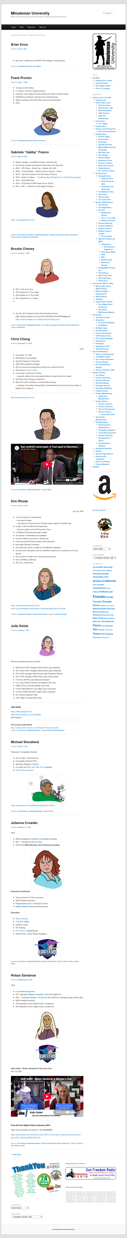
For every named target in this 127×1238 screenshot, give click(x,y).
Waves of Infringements (105, 354)
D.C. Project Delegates (104, 338)
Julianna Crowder (24, 822)
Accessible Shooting (103, 448)
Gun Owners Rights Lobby (103, 283)
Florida (109, 597)
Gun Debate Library (103, 85)
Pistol (96, 625)
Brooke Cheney (22, 248)
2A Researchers (102, 330)
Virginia (109, 633)
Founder (97, 601)
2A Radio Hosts (101, 328)
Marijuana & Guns (105, 160)
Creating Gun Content (104, 80)
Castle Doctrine (104, 168)
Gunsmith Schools (103, 385)
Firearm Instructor (39, 140)
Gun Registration (104, 207)
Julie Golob (19, 625)
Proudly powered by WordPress (63, 1229)
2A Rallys (99, 299)
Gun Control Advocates (104, 359)
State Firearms (104, 113)
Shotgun (101, 629)
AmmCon (97, 573)
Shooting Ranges (102, 383)
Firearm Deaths (104, 157)
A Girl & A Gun (35, 841)
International (110, 605)
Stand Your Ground (105, 165)
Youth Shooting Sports (107, 433)
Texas (13, 963)
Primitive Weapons (105, 226)
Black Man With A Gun (36, 767)
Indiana (102, 605)
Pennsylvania (108, 621)
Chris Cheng (20, 339)
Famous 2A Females (56, 235)
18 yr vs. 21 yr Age (108, 218)
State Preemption (105, 110)
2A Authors (100, 320)
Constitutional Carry (106, 191)
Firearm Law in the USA (102, 97)
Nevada (103, 615)
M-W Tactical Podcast (24, 770)
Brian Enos (19, 44)
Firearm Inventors (105, 404)
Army (51, 811)
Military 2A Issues (108, 220)
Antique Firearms (105, 228)
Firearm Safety (104, 136)
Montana (96, 615)
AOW (103, 254)
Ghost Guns (103, 280)
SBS (103, 257)
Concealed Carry (104, 176)
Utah (103, 634)
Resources (31, 27)
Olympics (25, 237)
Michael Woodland (25, 742)
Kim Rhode (19, 501)
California (57, 614)
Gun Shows (100, 375)
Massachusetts (100, 608)
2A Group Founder (103, 317)
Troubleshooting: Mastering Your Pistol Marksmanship (59, 177)
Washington (97, 637)
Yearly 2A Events (102, 349)
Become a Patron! (99, 510)
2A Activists (97, 315)
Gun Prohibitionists (100, 351)
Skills (22, 27)
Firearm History (102, 401)
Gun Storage (103, 155)
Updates (96, 466)
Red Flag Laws (104, 152)
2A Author (29, 235)
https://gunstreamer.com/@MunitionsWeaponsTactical (33, 805)
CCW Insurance (107, 178)
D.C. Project (45, 325)
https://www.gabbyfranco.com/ (23, 219)
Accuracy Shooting (99, 570)
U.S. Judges (103, 123)
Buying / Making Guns (104, 202)
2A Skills (96, 78)
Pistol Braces (103, 273)
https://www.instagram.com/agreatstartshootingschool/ (38, 319)
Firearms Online (102, 391)
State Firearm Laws (103, 102)
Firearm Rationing (105, 223)
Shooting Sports (58, 730)
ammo (105, 573)
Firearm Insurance (105, 163)
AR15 (106, 577)
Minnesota (97, 611)
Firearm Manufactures (104, 393)
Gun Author (37, 66)
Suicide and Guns (105, 144)
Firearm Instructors (103, 377)
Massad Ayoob (22, 918)
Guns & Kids (103, 139)
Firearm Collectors (103, 461)
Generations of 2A (102, 346)
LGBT (49, 489)
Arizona (97, 581)
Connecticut (20, 327)
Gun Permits (103, 205)
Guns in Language (103, 88)
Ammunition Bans (108, 414)
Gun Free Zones (104, 199)
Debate (108, 588)
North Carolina (108, 618)
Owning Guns (101, 134)
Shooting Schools (103, 380)
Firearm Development (106, 409)
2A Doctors (102, 142)
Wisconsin (105, 637)
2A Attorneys (100, 341)
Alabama (109, 570)
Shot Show (102, 309)
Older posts (16, 1154)
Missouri (105, 612)
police (103, 626)
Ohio (99, 621)
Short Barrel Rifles (108, 252)
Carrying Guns (101, 173)
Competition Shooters (106, 430)
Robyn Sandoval (23, 975)
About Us (42, 27)
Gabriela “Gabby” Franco (30, 152)
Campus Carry (103, 197)
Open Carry (102, 194)
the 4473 (101, 210)
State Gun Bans (104, 105)
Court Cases (100, 121)
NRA (95, 621)
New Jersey (110, 615)
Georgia (107, 601)
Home (14, 27)
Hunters (99, 451)
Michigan (111, 608)
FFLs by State (106, 236)
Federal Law (106, 591)
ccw (94, 584)
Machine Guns (106, 260)
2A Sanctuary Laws (105, 108)
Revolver (109, 625)
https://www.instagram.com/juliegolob (26, 714)
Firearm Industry (99, 372)
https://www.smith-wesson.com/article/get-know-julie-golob (34, 727)
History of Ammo (104, 412)
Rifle (95, 629)
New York (98, 617)
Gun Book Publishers (106, 322)
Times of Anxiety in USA (105, 370)
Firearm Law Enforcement (105, 129)
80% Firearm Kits (104, 275)
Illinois (96, 605)
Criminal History (102, 362)
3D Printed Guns (104, 278)
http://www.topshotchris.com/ (22, 397)
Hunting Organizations (104, 453)
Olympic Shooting (105, 435)
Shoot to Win (32, 370)
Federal (96, 591)
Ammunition (98, 576)
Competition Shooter (25, 66)
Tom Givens (21, 930)
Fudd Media (102, 325)
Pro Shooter (34, 237)
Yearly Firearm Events (104, 301)
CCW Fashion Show (103, 336)
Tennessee (109, 630)
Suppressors (106, 244)
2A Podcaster (22, 811)
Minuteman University (30, 13)
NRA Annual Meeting (106, 312)
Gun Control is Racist (106, 171)
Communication (102, 83)
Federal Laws (101, 100)
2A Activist (21, 235)
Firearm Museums (103, 464)
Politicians (100, 343)
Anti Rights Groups (103, 357)
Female (19, 237)
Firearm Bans (101, 126)
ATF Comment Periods (107, 131)
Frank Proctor (21, 77)
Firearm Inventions (105, 406)
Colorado (100, 584)
